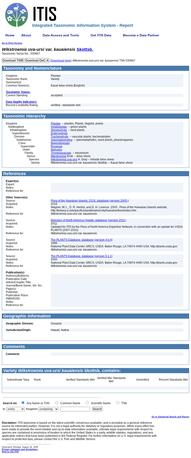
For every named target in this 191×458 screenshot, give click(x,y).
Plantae (56, 123)
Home (9, 35)
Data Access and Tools (61, 35)
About (26, 35)
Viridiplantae (59, 126)
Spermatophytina (61, 139)
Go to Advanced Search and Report (170, 417)
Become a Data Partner (141, 35)
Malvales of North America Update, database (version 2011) (88, 220)
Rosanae (56, 146)
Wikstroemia (58, 156)
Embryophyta (59, 133)
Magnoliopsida (60, 143)
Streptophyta (59, 130)
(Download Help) (61, 60)
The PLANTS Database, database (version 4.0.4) (82, 239)
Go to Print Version (12, 43)
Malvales (56, 149)
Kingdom (32, 409)
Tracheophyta (59, 136)
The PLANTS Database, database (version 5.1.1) (82, 256)
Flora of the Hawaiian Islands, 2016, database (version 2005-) (90, 200)
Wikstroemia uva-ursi (64, 159)
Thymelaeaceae (61, 153)
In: (4, 409)
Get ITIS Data (101, 35)
